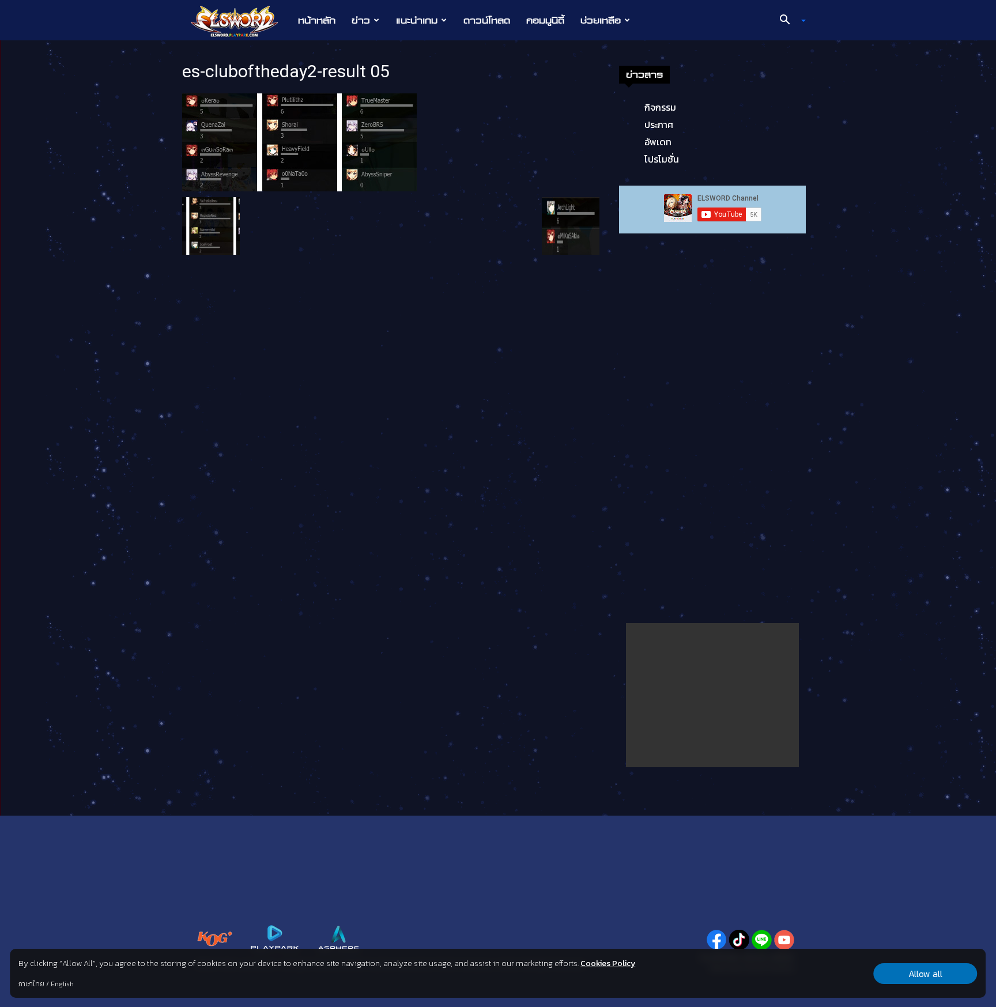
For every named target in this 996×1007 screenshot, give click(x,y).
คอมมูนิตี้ (545, 20)
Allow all (925, 973)
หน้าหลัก (316, 20)
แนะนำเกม (416, 20)
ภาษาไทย (31, 984)
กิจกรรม (660, 107)
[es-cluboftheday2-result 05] (299, 141)
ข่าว (361, 20)
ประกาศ (658, 124)
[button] (788, 20)
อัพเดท (657, 142)
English (62, 984)
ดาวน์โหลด (486, 20)
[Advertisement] (712, 695)
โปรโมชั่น (661, 159)
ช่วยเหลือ (600, 20)
